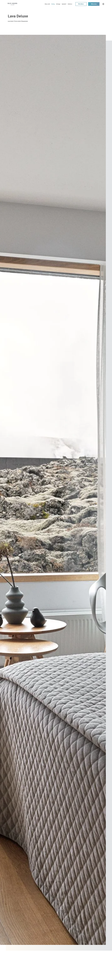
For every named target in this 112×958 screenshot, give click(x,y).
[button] (81, 4)
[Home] (12, 4)
